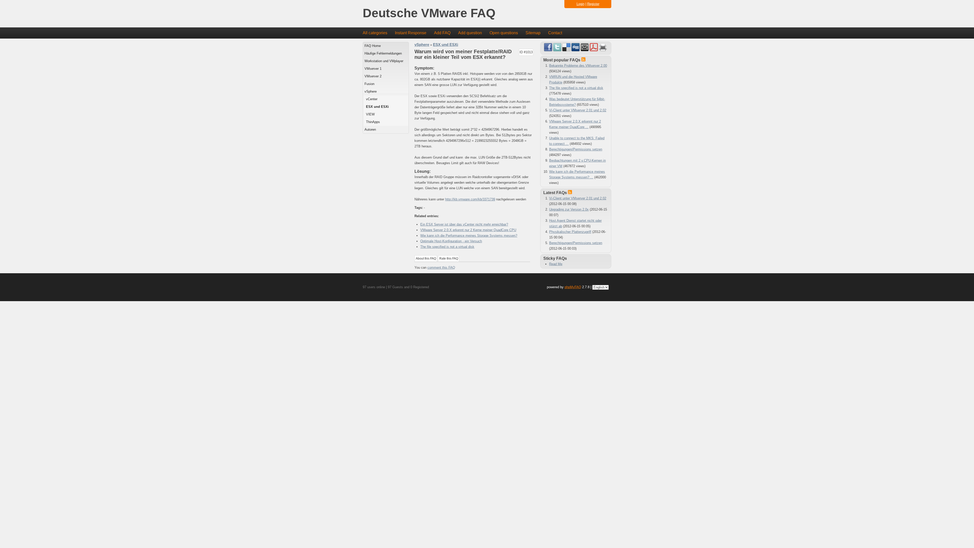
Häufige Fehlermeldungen (383, 53)
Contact (555, 33)
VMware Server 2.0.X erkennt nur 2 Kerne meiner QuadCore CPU (468, 230)
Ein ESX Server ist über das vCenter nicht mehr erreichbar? (464, 224)
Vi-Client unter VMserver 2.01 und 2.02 (577, 110)
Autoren (370, 129)
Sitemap (533, 33)
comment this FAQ (441, 267)
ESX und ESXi (377, 107)
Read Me (555, 264)
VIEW (370, 114)
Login (580, 4)
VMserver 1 (372, 69)
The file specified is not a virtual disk (447, 247)
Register (593, 4)
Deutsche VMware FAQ (429, 13)
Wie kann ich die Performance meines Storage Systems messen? (468, 235)
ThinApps (373, 122)
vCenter (371, 99)
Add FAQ (442, 33)
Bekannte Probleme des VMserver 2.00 (578, 65)
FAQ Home (372, 46)
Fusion (369, 84)
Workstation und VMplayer (383, 61)
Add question (470, 33)
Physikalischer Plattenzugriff (570, 232)
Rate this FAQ (448, 258)
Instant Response (410, 33)
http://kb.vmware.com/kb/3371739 (470, 199)
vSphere (370, 91)
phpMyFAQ (573, 287)
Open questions (504, 33)
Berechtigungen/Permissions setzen (575, 149)
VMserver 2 (372, 76)
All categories (375, 33)
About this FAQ (426, 258)
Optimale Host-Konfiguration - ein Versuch (451, 241)
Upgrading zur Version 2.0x (569, 209)
